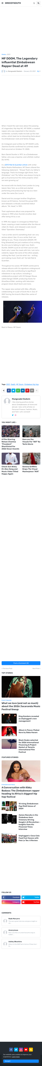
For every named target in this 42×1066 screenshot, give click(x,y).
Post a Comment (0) (21, 663)
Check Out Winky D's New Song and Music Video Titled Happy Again (10, 470)
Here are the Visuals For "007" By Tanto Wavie (31, 441)
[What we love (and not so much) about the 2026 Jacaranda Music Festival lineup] (21, 687)
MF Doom (19, 384)
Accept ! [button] (8, 1061)
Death (13, 384)
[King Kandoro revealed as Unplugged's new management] (9, 719)
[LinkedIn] (23, 390)
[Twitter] (13, 390)
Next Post (36, 668)
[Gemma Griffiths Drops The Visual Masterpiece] (31, 459)
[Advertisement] (21, 30)
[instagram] (15, 415)
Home (4, 54)
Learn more (16, 1057)
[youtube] (26, 1050)
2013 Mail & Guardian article (16, 165)
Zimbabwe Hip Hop (31, 384)
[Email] (32, 390)
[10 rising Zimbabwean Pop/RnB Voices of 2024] (9, 806)
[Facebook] (9, 390)
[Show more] (37, 390)
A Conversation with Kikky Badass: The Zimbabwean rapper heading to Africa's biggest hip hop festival (21, 792)
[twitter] (12, 415)
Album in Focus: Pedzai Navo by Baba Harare (29, 731)
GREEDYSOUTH (13, 3)
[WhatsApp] (18, 390)
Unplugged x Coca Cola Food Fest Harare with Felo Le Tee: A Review (29, 838)
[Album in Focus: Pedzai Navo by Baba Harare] (9, 731)
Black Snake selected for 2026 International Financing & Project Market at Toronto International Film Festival (29, 746)
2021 (8, 54)
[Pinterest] (27, 390)
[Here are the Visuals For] (31, 431)
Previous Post (7, 668)
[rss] (31, 1050)
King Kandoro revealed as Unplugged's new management (29, 718)
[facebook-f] (11, 1050)
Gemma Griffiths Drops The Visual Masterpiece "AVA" (30, 469)
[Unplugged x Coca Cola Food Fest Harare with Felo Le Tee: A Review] (9, 838)
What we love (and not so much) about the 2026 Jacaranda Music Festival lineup (21, 706)
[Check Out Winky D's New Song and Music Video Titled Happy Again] (11, 459)
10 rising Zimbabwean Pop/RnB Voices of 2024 (28, 806)
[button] (2, 3)
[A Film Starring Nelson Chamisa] (11, 431)
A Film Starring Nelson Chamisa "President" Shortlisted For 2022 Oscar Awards (10, 444)
